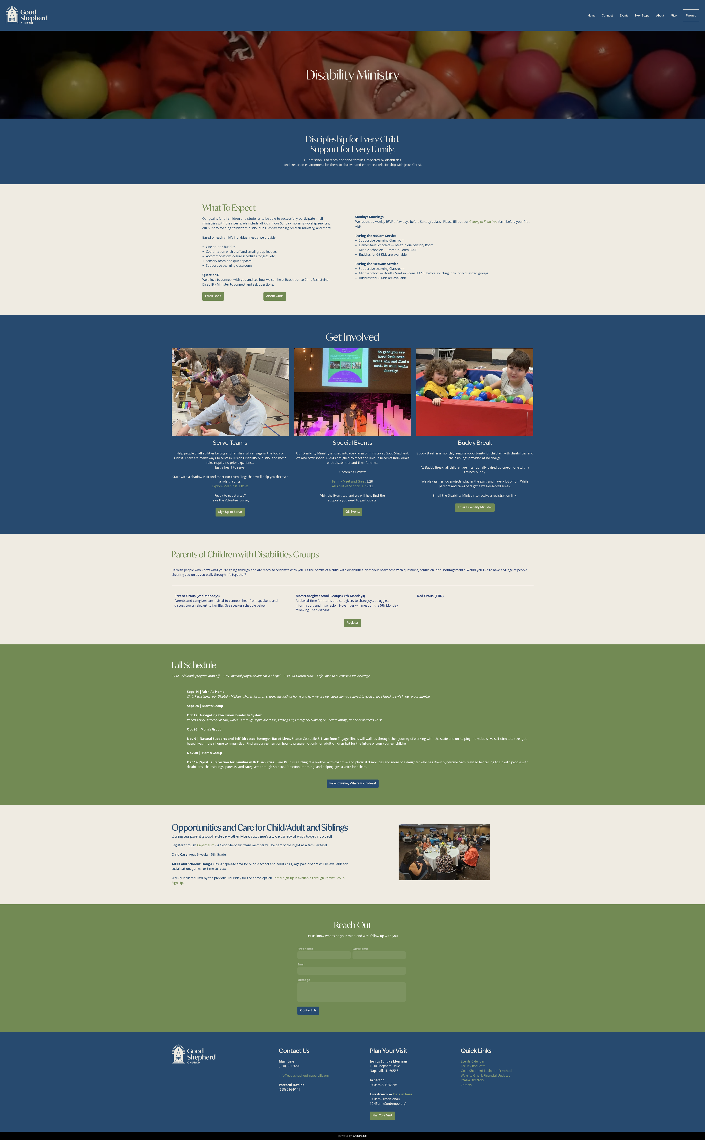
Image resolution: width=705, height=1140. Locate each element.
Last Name (360, 949)
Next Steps (642, 15)
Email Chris (213, 296)
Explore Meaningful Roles (230, 486)
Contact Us (308, 1010)
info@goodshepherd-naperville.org (304, 1075)
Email (301, 964)
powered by (352, 1135)
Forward (691, 15)
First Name (305, 949)
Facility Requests (473, 1066)
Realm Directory (472, 1080)
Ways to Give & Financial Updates (485, 1075)
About (660, 15)
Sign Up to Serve (230, 512)
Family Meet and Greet (349, 481)
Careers (466, 1085)
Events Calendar (473, 1061)
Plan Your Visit (382, 1115)
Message (303, 980)
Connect (608, 15)
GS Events (352, 511)
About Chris (274, 296)
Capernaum (205, 845)
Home (592, 15)
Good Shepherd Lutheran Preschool (486, 1070)
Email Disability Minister (475, 507)
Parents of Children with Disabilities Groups (245, 554)
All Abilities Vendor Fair (349, 486)
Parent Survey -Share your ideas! (352, 783)
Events (624, 15)
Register (352, 622)
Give (674, 15)
